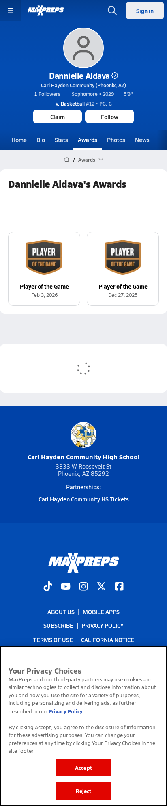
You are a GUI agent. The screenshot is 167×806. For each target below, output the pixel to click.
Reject (84, 791)
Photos (116, 140)
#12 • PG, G (84, 103)
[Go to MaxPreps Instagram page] (83, 587)
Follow (109, 116)
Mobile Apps (101, 611)
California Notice (107, 639)
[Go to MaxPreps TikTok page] (48, 587)
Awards (87, 140)
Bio (40, 140)
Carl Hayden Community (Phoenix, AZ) (83, 85)
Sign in (145, 10)
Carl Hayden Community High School (84, 456)
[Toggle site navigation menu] (10, 10)
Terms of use (53, 639)
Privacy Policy (102, 626)
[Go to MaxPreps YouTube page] (66, 587)
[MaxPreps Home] (46, 10)
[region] (83, 726)
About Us (61, 611)
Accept (83, 767)
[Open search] (112, 10)
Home (19, 140)
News (142, 140)
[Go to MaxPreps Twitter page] (101, 587)
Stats (61, 140)
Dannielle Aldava (79, 75)
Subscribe (58, 626)
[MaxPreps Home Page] (67, 159)
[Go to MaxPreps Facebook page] (119, 587)
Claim (57, 116)
